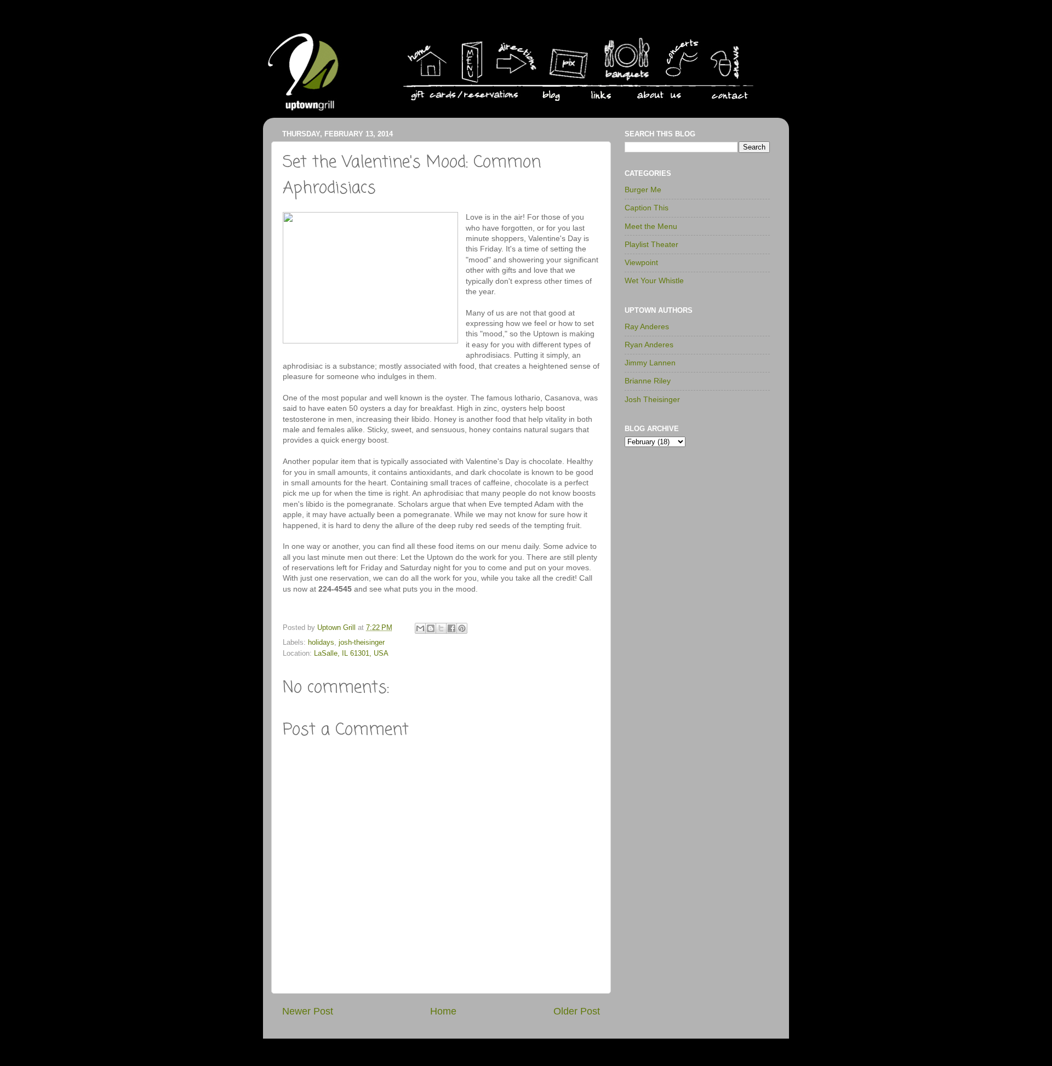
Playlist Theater (651, 244)
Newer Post (307, 1011)
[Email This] (420, 628)
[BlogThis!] (430, 628)
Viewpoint (641, 262)
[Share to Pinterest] (461, 628)
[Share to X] (441, 628)
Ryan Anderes (649, 344)
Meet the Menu (651, 226)
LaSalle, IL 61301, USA (351, 653)
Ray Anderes (647, 326)
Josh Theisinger (652, 399)
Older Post (576, 1011)
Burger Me (643, 189)
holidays (321, 642)
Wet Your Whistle (654, 280)
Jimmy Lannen (650, 362)
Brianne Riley (648, 380)
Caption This (646, 207)
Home (443, 1011)
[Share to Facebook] (451, 628)
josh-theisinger (362, 642)
